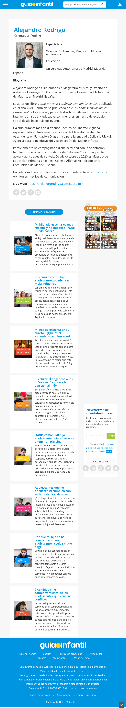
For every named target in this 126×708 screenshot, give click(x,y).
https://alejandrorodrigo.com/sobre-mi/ (55, 184)
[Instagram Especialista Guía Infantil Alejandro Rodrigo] (30, 192)
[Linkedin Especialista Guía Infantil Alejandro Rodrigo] (37, 192)
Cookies (47, 653)
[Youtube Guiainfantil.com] (115, 468)
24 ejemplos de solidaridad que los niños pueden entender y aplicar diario (93, 216)
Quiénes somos (27, 653)
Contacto (41, 657)
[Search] (102, 4)
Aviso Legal (96, 653)
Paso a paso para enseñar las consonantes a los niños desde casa (94, 240)
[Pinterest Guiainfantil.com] (93, 468)
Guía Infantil (64, 695)
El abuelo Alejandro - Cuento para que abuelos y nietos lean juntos (109, 219)
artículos (97, 172)
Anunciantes (60, 657)
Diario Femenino (87, 695)
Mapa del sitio (82, 657)
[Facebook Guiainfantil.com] (85, 468)
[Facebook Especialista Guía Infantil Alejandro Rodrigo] (16, 192)
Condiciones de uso (106, 447)
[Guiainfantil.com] (37, 6)
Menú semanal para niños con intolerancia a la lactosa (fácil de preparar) (110, 238)
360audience (73, 702)
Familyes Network (40, 695)
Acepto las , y (100, 448)
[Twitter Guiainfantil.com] (108, 468)
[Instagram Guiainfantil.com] (100, 468)
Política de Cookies (96, 451)
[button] (12, 6)
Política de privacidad (71, 653)
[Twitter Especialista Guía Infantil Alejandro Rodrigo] (23, 192)
